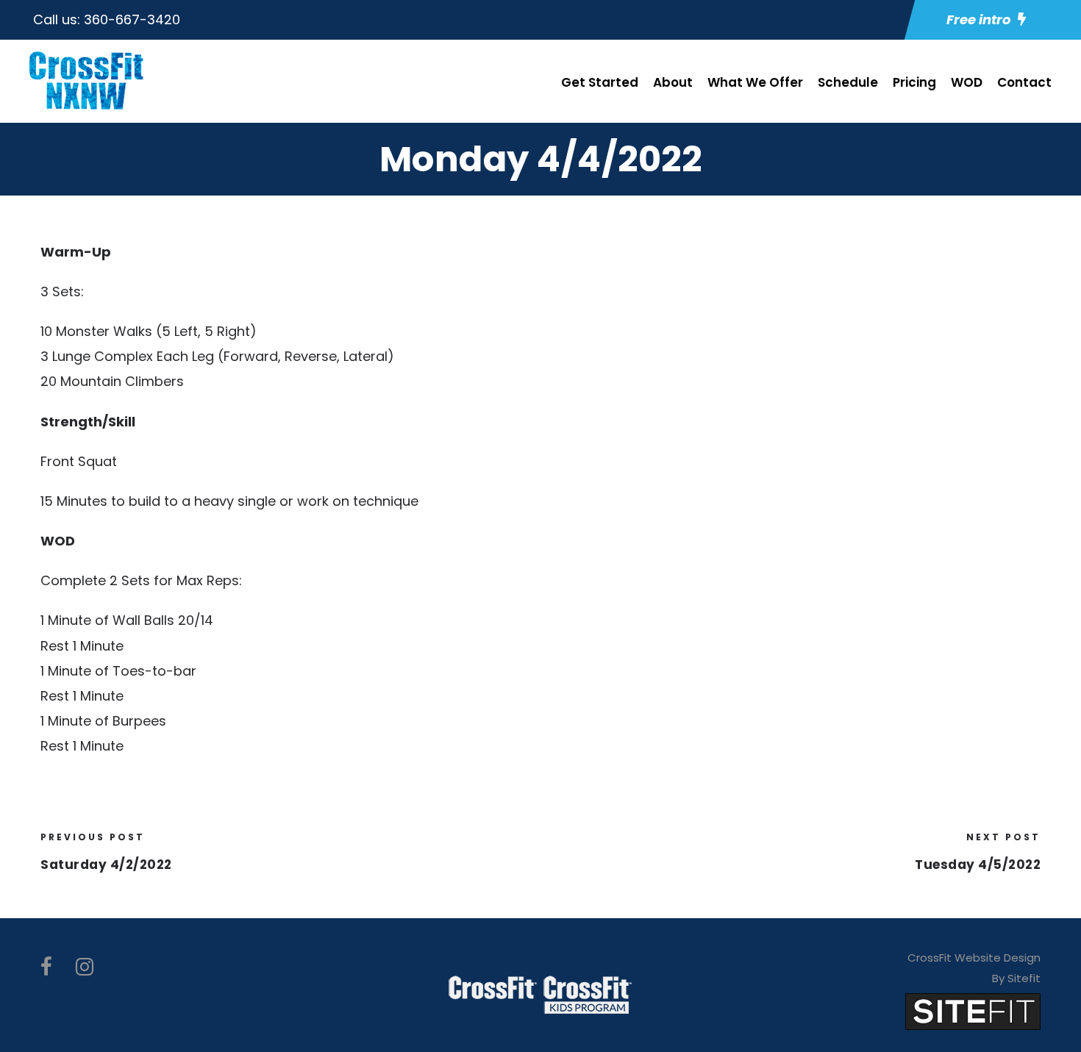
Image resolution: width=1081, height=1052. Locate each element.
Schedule (848, 82)
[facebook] (46, 967)
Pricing (914, 82)
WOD (966, 82)
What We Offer (755, 82)
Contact (1024, 82)
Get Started (599, 82)
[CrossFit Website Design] (973, 1010)
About (673, 82)
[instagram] (84, 967)
